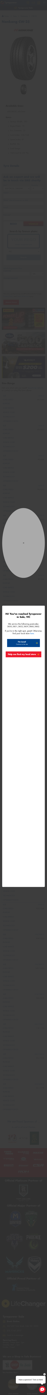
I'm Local (22, 643)
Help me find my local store (22, 654)
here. (32, 633)
